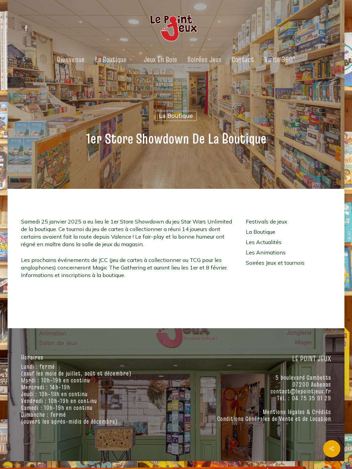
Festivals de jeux (266, 221)
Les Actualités (264, 242)
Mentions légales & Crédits (297, 412)
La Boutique (176, 116)
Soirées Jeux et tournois (275, 262)
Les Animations (266, 252)
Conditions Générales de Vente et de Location (274, 418)
